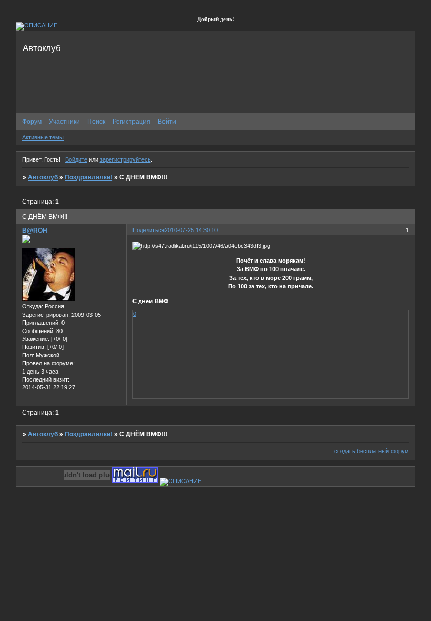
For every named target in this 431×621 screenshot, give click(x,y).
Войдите (76, 159)
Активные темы (43, 137)
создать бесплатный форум (371, 451)
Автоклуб (43, 177)
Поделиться (148, 230)
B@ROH (34, 230)
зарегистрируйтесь (125, 159)
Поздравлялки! (88, 177)
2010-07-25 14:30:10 (191, 230)
